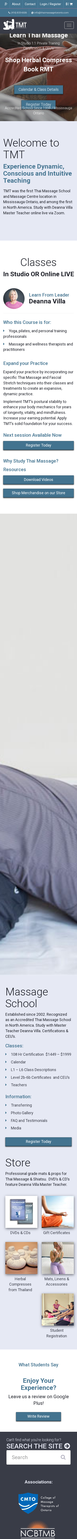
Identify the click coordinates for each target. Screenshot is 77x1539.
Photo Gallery (22, 1113)
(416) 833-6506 (18, 12)
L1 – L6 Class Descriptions (33, 1069)
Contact (30, 4)
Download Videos (38, 479)
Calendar (18, 1062)
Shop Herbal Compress (38, 60)
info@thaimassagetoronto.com (50, 12)
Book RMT (38, 69)
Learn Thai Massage (38, 35)
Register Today (38, 104)
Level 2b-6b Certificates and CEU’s (40, 1077)
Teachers (19, 1085)
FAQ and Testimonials (29, 1120)
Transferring (21, 1105)
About (16, 4)
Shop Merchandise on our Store (38, 493)
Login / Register (50, 4)
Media (16, 1128)
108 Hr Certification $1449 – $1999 (41, 1054)
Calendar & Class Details (39, 89)
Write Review (38, 1416)
